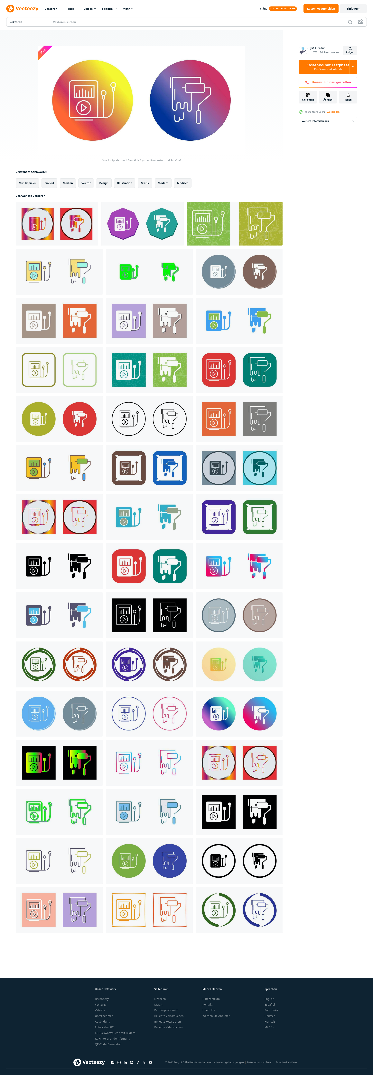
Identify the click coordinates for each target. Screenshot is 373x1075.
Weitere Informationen (315, 121)
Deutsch (270, 1016)
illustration (124, 183)
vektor (86, 183)
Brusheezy (102, 999)
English (269, 999)
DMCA (158, 1004)
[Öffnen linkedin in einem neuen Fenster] (125, 1062)
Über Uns (208, 1010)
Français (270, 1021)
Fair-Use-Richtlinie (286, 1062)
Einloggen (353, 8)
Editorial (107, 9)
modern (163, 183)
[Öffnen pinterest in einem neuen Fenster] (131, 1062)
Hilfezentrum (211, 999)
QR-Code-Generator (108, 1044)
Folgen (350, 52)
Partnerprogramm (166, 1010)
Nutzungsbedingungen (230, 1062)
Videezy (100, 1010)
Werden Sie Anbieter (216, 1016)
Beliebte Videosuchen (168, 1027)
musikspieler (27, 183)
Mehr (126, 9)
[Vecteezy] (22, 9)
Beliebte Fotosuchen (167, 1021)
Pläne (263, 8)
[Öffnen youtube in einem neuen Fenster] (150, 1062)
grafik (145, 183)
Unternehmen (104, 1016)
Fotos (70, 9)
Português (271, 1010)
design (103, 183)
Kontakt (207, 1004)
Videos (88, 9)
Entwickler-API (104, 1027)
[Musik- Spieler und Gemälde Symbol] (57, 224)
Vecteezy (100, 1004)
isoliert (49, 183)
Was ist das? (333, 111)
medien (68, 183)
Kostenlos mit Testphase (328, 67)
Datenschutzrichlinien (259, 1062)
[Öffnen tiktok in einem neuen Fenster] (137, 1062)
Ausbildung (102, 1021)
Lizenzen (160, 999)
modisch (182, 183)
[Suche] (350, 22)
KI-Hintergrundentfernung (112, 1038)
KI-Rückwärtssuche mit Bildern (115, 1033)
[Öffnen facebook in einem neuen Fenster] (112, 1062)
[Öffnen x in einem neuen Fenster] (144, 1062)
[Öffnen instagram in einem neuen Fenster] (119, 1062)
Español (270, 1004)
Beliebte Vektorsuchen (169, 1016)
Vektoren (51, 9)
